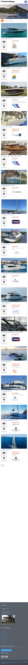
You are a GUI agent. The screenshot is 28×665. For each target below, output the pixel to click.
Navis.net (8, 663)
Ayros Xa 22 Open (7, 127)
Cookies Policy (4, 639)
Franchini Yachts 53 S (8, 215)
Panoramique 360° (21, 142)
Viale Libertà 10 (5, 610)
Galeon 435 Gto (6, 361)
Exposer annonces (5, 635)
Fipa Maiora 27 (6, 303)
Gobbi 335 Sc (5, 244)
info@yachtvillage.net (6, 614)
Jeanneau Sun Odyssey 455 (10, 420)
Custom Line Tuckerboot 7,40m (11, 156)
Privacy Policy (4, 642)
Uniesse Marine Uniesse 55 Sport (12, 68)
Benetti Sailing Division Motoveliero (12, 332)
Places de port (4, 637)
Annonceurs (3, 631)
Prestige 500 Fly (6, 391)
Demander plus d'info (6, 650)
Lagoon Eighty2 (6, 450)
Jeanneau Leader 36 (8, 38)
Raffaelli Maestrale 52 (8, 185)
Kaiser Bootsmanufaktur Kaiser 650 (12, 97)
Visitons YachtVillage (5, 633)
